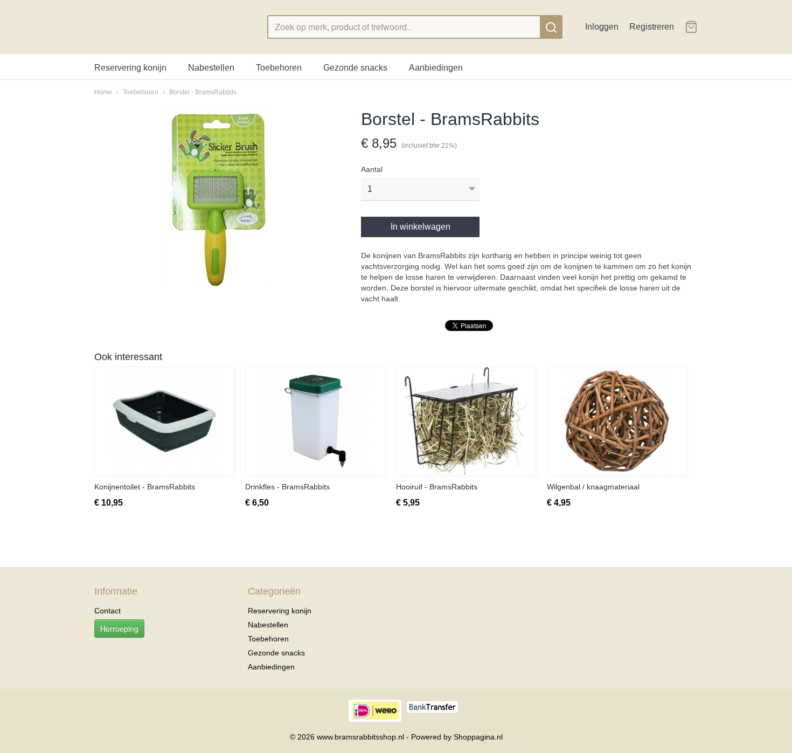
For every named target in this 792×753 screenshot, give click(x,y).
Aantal (372, 169)
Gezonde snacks (355, 67)
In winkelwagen (420, 226)
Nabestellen (211, 67)
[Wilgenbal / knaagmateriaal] (616, 421)
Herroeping (119, 628)
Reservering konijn (130, 67)
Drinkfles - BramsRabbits (287, 486)
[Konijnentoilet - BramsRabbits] (164, 421)
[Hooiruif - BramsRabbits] (466, 421)
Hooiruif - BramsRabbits (436, 486)
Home (103, 92)
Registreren (651, 26)
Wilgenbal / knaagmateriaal (593, 486)
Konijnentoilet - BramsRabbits (144, 486)
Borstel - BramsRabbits (203, 92)
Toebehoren (279, 67)
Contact (107, 610)
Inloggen (602, 26)
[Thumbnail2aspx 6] (216, 197)
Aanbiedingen (436, 67)
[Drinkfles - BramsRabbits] (315, 421)
